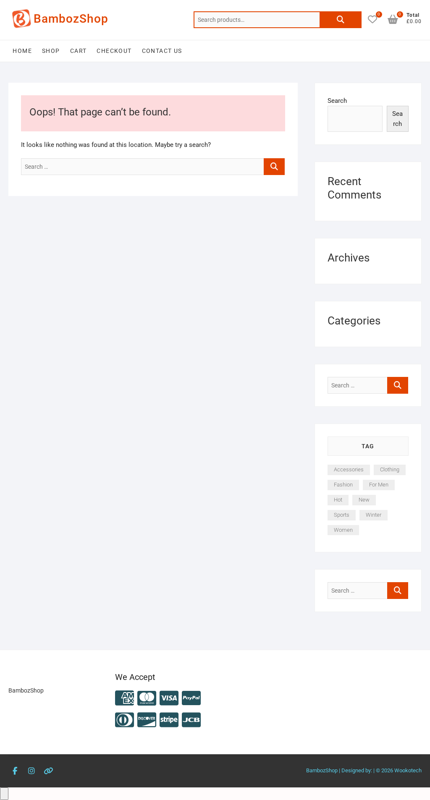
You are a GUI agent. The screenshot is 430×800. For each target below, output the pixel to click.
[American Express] (124, 698)
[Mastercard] (146, 698)
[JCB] (191, 720)
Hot (338, 500)
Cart (78, 50)
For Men (378, 484)
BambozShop (71, 19)
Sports (341, 515)
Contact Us (162, 50)
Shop (51, 50)
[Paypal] (191, 698)
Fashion (343, 484)
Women (343, 530)
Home (22, 50)
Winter (373, 515)
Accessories (349, 469)
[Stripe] (169, 720)
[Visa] (169, 698)
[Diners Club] (124, 720)
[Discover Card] (146, 720)
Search (341, 19)
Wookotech (408, 770)
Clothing (389, 469)
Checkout (114, 50)
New (364, 500)
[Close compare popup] (4, 793)
